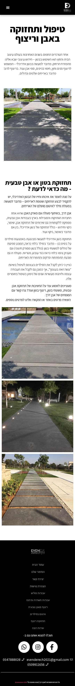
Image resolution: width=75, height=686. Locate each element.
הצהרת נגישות (38, 586)
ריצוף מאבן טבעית (38, 607)
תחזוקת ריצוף (38, 621)
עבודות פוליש (38, 593)
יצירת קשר (38, 579)
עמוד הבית (38, 564)
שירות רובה (38, 628)
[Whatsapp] (24, 647)
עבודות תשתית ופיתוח (38, 600)
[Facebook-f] (52, 647)
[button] (7, 7)
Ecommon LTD (21, 682)
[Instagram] (38, 647)
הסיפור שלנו (38, 572)
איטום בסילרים (38, 614)
